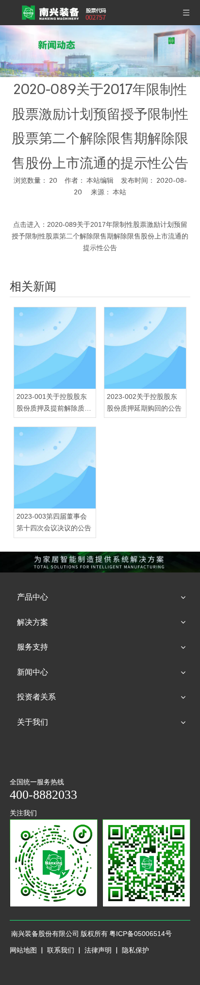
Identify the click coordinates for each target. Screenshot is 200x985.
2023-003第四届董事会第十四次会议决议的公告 (54, 522)
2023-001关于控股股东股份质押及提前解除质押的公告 (54, 403)
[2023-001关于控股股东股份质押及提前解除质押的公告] (55, 348)
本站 (119, 192)
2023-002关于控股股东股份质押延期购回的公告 (144, 402)
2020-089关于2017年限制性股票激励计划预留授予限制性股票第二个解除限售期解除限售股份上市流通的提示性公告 (100, 236)
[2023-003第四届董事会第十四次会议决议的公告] (55, 467)
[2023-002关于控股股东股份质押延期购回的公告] (145, 348)
